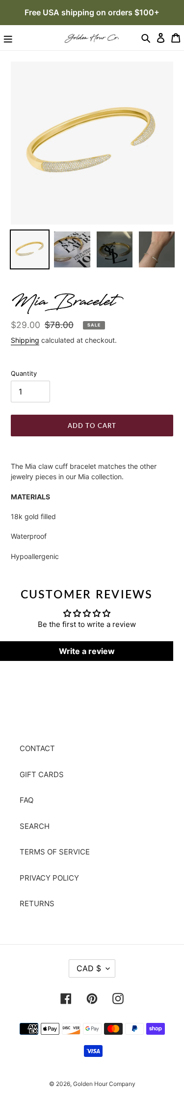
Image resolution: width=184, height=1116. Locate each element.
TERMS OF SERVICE (55, 851)
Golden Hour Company (104, 1083)
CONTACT (37, 748)
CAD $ (89, 968)
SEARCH (35, 826)
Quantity (24, 373)
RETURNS (37, 903)
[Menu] (8, 37)
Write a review (87, 651)
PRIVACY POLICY (49, 878)
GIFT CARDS (42, 774)
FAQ (26, 800)
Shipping (25, 340)
